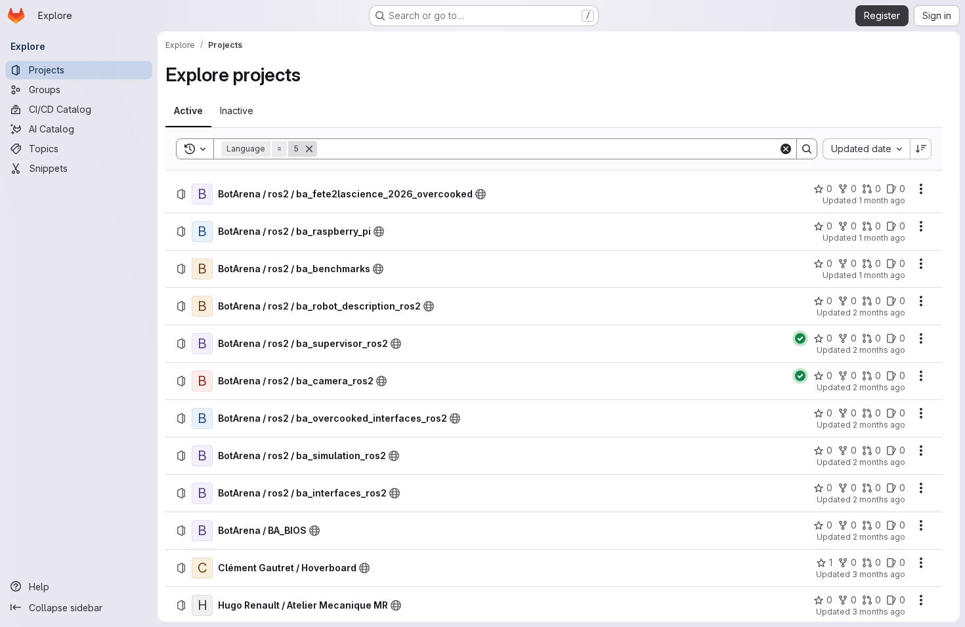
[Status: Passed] (800, 338)
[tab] (188, 110)
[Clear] (786, 149)
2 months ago (879, 312)
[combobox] (866, 148)
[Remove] (309, 149)
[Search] (806, 148)
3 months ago (878, 574)
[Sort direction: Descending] (921, 148)
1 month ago (882, 200)
